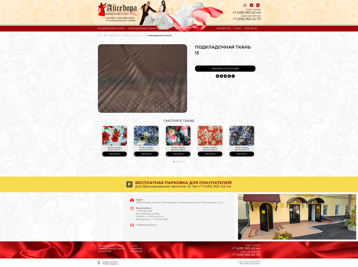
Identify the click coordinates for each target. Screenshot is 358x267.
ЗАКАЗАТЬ (114, 154)
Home (101, 35)
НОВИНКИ (136, 248)
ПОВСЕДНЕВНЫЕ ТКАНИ (142, 28)
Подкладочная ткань (137, 35)
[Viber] (229, 76)
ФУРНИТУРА (224, 28)
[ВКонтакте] (217, 76)
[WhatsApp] (233, 76)
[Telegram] (225, 76)
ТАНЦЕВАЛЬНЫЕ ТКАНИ (110, 28)
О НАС (237, 28)
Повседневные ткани (115, 35)
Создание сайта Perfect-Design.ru (111, 263)
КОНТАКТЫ (250, 28)
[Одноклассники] (221, 76)
